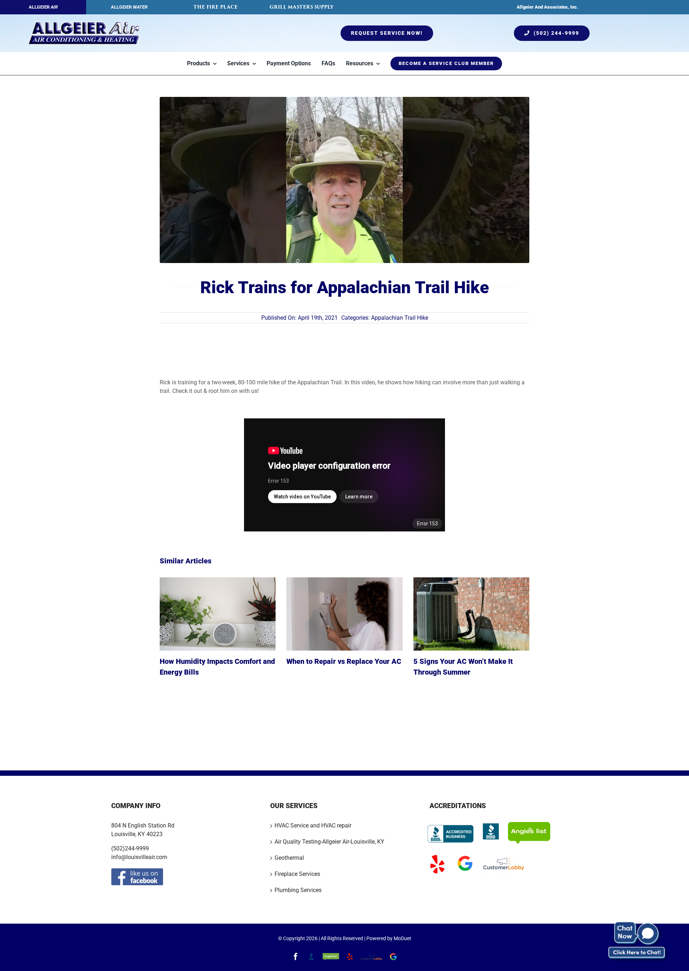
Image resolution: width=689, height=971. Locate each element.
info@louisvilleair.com (139, 857)
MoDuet (402, 938)
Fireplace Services (297, 874)
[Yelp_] (437, 856)
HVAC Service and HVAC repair (313, 825)
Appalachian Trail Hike (399, 317)
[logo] (84, 24)
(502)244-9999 (130, 848)
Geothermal (289, 857)
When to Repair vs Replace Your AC (343, 661)
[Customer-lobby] (503, 856)
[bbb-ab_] (450, 824)
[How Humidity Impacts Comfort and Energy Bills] (218, 614)
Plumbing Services (298, 890)
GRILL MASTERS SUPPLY (301, 7)
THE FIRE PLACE (215, 7)
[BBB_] (491, 824)
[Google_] (465, 856)
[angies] (529, 824)
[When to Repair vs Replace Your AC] (344, 614)
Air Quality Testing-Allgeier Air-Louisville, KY (329, 841)
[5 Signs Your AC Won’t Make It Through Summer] (471, 614)
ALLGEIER (43, 7)
